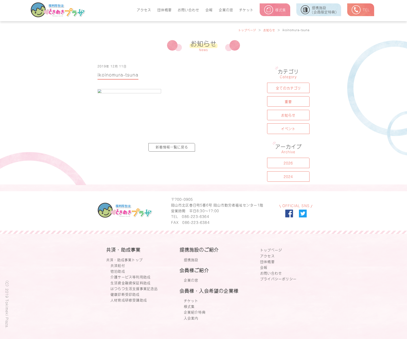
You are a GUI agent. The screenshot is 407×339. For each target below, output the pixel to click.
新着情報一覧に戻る (172, 146)
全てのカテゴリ (288, 87)
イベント (288, 128)
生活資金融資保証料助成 (130, 282)
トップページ (247, 30)
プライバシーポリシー (278, 278)
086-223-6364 (195, 216)
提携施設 (191, 259)
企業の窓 (226, 9)
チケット (246, 9)
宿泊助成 (117, 271)
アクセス (144, 9)
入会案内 (191, 317)
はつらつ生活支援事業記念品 (134, 288)
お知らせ (269, 30)
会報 (209, 9)
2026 (288, 162)
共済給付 (117, 265)
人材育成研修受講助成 (128, 299)
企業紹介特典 (195, 312)
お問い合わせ (188, 9)
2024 (288, 176)
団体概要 (164, 9)
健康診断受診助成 (125, 294)
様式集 (189, 306)
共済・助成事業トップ (124, 259)
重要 (288, 101)
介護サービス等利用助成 (130, 276)
